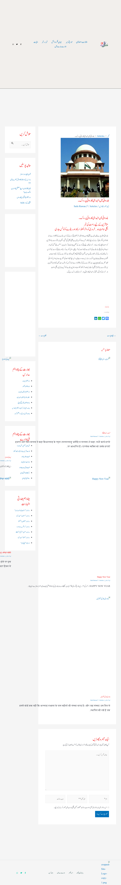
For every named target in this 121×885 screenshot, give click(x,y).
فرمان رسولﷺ (106, 433)
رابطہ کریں (51, 873)
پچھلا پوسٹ (111, 335)
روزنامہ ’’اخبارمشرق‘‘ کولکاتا (23, 532)
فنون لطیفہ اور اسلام (25, 174)
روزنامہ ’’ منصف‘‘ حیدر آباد (23, 515)
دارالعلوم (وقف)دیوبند (24, 391)
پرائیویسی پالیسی (80, 873)
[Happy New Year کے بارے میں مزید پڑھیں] (61, 525)
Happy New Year (103, 577)
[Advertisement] (60, 97)
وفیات (36, 42)
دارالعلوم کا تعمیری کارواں (24, 197)
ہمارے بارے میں (60, 46)
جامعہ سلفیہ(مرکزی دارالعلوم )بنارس (21, 408)
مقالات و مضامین (82, 42)
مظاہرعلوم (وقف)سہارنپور (23, 397)
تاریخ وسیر (69, 42)
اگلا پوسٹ (42, 335)
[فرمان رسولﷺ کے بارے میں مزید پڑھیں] (61, 393)
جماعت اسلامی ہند (25, 462)
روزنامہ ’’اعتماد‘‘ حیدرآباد (24, 537)
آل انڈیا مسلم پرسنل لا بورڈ (23, 445)
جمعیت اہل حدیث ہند (24, 467)
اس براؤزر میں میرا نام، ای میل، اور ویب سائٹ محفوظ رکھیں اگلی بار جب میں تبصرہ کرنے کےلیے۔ (80, 807)
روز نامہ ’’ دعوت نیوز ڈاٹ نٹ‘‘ (22, 510)
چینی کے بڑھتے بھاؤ (25, 202)
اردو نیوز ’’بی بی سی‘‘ (25, 543)
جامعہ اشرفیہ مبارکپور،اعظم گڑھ (22, 413)
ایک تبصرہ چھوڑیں (104, 206)
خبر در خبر (45, 42)
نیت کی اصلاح (8, 457)
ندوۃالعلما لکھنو (26, 386)
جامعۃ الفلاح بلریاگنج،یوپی (24, 402)
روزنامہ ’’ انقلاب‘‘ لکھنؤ (24, 521)
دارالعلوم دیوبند (26, 381)
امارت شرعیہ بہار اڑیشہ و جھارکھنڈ (21, 451)
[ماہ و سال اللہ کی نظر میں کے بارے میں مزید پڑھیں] (61, 645)
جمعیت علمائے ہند (25, 456)
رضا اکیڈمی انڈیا (26, 478)
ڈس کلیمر (71, 873)
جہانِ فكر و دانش (56, 42)
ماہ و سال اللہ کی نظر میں (105, 696)
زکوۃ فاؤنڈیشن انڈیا (25, 472)
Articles (93, 206)
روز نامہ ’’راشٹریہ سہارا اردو (23, 526)
